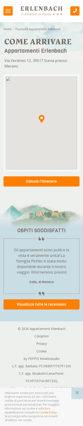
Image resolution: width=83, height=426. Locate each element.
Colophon (41, 336)
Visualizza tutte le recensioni (41, 304)
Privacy (41, 343)
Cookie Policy (48, 412)
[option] (41, 267)
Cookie (41, 351)
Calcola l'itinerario (41, 181)
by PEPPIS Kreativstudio (41, 358)
